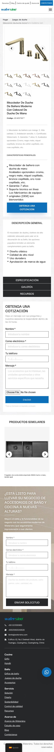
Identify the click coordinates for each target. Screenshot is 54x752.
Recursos (5, 3)
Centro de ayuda (23, 3)
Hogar (5, 19)
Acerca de (35, 3)
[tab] (27, 223)
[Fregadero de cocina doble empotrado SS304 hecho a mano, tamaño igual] (27, 448)
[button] (50, 9)
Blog (12, 3)
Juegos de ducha (19, 19)
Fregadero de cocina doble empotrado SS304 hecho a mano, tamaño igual (25, 476)
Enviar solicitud (27, 602)
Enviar (27, 399)
